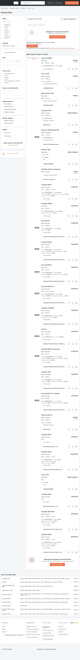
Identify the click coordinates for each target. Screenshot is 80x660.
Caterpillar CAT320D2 (47, 308)
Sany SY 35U (45, 474)
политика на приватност (56, 48)
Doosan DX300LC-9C (47, 286)
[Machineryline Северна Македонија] (6, 2)
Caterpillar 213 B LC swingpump (50, 169)
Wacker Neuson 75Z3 (47, 93)
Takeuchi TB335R (46, 58)
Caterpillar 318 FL (46, 110)
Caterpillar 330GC (46, 184)
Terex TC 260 (45, 74)
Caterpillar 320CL (46, 434)
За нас (3, 626)
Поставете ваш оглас (57, 37)
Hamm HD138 (45, 220)
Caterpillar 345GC (46, 452)
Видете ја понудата (57, 564)
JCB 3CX (44, 329)
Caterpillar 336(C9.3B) (47, 511)
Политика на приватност (32, 629)
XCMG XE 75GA (46, 149)
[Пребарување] (22, 3)
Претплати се (32, 46)
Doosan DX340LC (46, 265)
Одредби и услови (31, 626)
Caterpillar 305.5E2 (46, 203)
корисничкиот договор (68, 48)
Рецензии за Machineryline (33, 634)
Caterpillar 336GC (46, 534)
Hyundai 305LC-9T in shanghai (50, 393)
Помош (4, 629)
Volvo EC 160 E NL (46, 415)
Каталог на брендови (31, 637)
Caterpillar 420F (46, 372)
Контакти (4, 631)
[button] (72, 69)
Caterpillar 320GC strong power (50, 349)
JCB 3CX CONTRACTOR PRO (50, 130)
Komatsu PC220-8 (46, 242)
